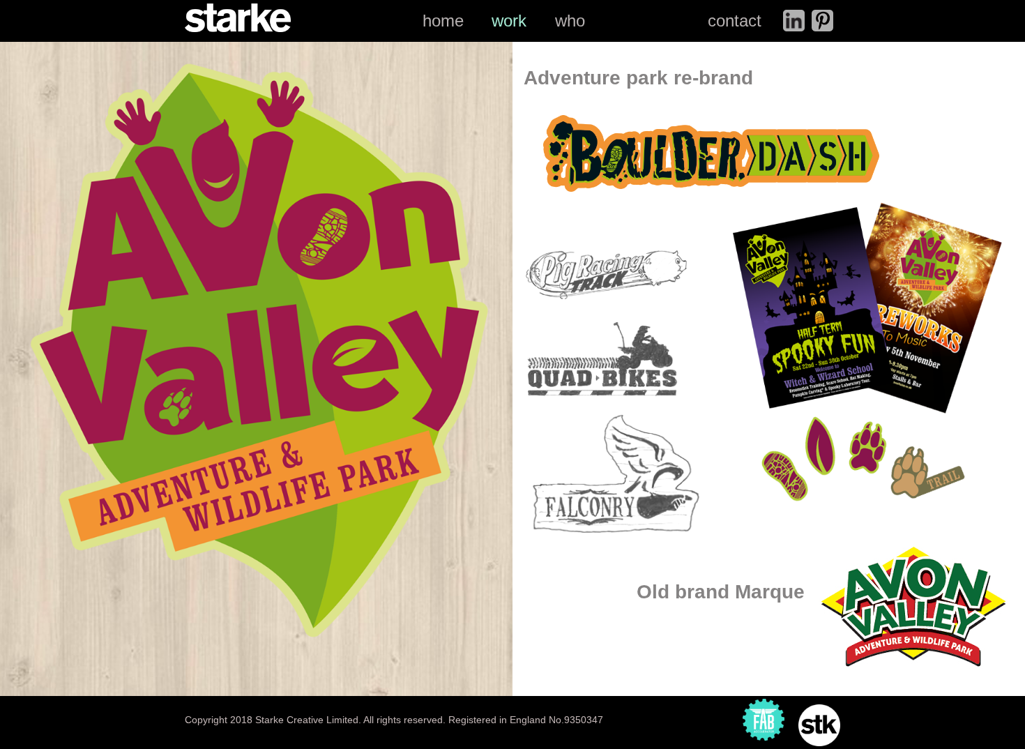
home (443, 20)
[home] (238, 16)
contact (734, 20)
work (509, 20)
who (570, 20)
